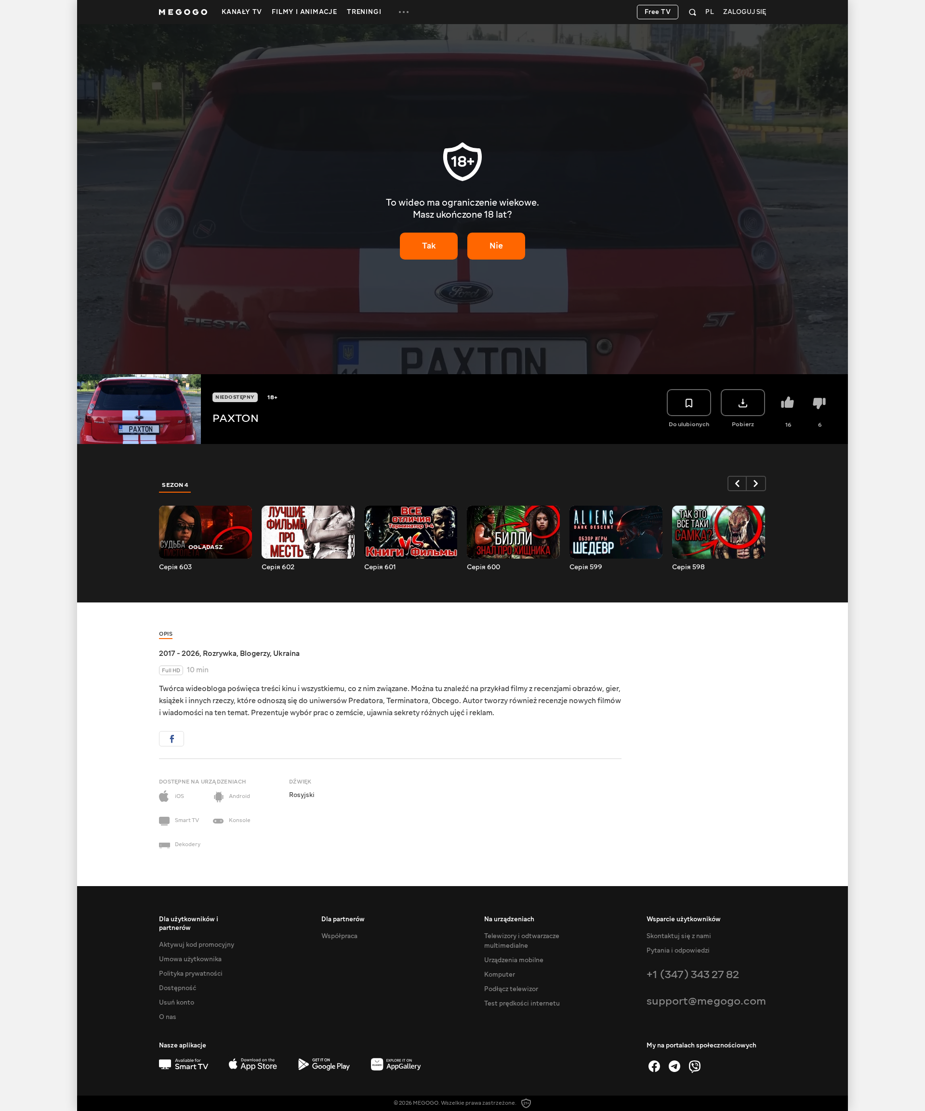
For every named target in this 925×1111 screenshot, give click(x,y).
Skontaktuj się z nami (679, 936)
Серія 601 (380, 567)
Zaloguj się (744, 12)
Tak (429, 245)
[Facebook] (654, 1066)
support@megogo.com (706, 1000)
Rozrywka (220, 653)
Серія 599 (585, 567)
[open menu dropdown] (404, 12)
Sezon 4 (175, 485)
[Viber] (694, 1066)
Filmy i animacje (304, 12)
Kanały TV (242, 12)
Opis (165, 634)
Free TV (658, 12)
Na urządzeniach (509, 919)
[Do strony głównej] (183, 12)
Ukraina (286, 653)
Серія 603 (175, 567)
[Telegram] (674, 1066)
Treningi (364, 12)
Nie (496, 245)
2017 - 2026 (179, 653)
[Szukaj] (692, 12)
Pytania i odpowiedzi (678, 950)
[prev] (737, 483)
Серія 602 (278, 567)
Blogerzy (255, 653)
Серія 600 (483, 567)
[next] (756, 483)
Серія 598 (688, 567)
